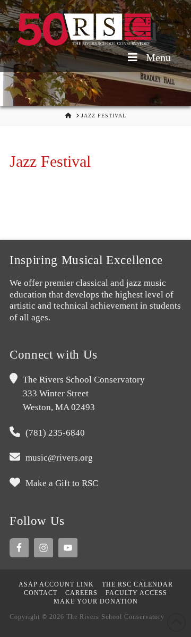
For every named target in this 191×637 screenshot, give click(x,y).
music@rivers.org (59, 458)
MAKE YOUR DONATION (96, 601)
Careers (81, 593)
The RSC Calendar (137, 584)
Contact (40, 593)
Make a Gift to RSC (61, 483)
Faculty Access (136, 593)
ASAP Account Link (56, 584)
